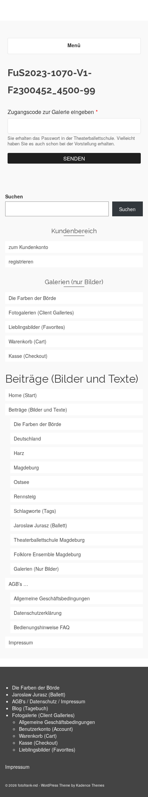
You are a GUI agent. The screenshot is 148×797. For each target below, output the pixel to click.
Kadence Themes (90, 785)
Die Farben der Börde (36, 687)
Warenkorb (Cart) (38, 735)
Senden (74, 158)
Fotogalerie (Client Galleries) (43, 715)
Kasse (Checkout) (38, 742)
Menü (74, 45)
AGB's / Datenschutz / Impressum (48, 701)
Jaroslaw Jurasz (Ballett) (38, 694)
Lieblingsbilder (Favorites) (47, 749)
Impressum (17, 766)
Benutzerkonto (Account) (46, 728)
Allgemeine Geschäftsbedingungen (57, 721)
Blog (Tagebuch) (30, 708)
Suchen (14, 196)
